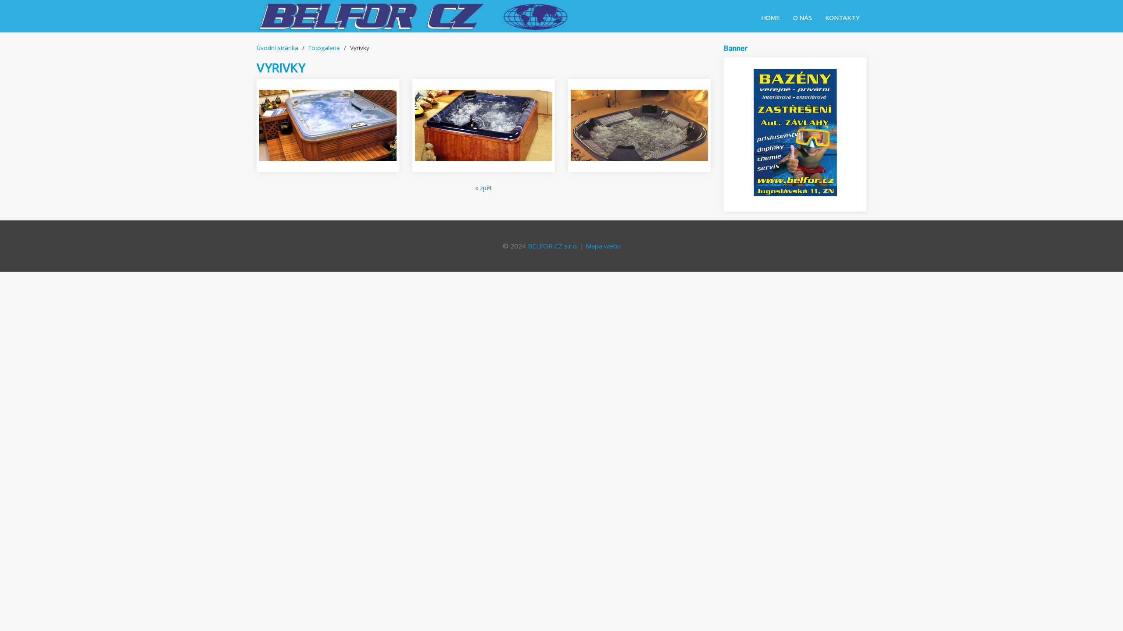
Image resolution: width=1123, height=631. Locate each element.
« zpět (483, 188)
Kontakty (842, 17)
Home (770, 17)
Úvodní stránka (277, 48)
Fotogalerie (324, 48)
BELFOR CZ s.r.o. (553, 245)
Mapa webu (603, 245)
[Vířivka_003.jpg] (328, 125)
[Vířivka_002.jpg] (483, 125)
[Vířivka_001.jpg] (639, 125)
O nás (802, 17)
